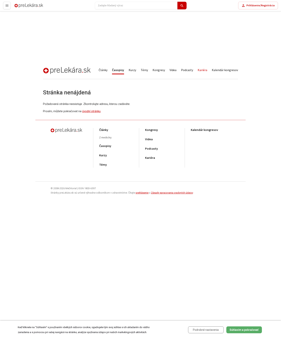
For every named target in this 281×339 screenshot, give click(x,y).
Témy (144, 70)
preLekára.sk (22, 7)
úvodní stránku (91, 111)
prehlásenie (142, 192)
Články (103, 70)
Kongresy (159, 70)
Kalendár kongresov (225, 70)
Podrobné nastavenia (206, 329)
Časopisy (118, 70)
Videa (173, 70)
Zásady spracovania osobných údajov (172, 192)
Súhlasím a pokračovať (244, 329)
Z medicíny (105, 137)
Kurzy (132, 70)
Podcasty (187, 70)
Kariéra (202, 70)
